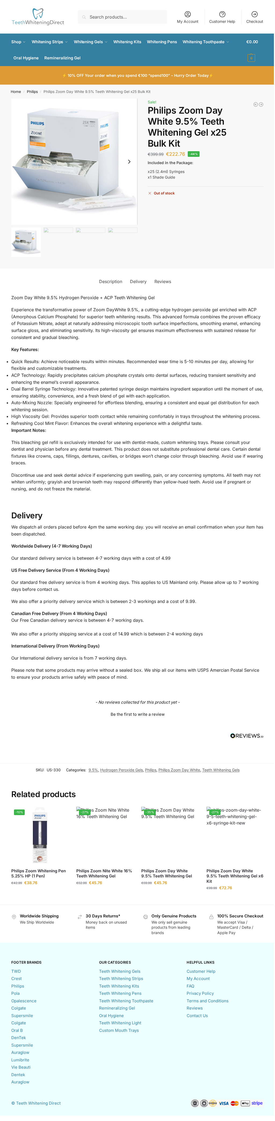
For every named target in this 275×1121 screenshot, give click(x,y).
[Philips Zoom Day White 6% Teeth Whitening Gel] (261, 104)
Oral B (17, 1030)
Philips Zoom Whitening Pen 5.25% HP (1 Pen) (38, 873)
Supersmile (22, 1015)
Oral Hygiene (111, 1015)
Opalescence (24, 1000)
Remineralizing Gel (117, 1008)
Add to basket (40, 894)
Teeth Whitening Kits (119, 986)
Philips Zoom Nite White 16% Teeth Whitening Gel (104, 873)
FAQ (190, 986)
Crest (16, 978)
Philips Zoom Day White (179, 770)
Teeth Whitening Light (120, 1022)
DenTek (18, 1037)
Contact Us (197, 1015)
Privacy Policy (200, 993)
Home (16, 91)
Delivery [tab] (138, 281)
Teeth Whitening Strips (121, 978)
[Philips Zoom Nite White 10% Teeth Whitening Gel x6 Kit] (255, 104)
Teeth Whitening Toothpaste (126, 1000)
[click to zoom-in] (74, 162)
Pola (15, 993)
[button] (255, 50)
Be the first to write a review (138, 714)
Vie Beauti (21, 1067)
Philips (32, 91)
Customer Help (222, 21)
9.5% (93, 770)
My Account (187, 21)
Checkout (254, 21)
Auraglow (20, 1052)
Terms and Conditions (208, 1000)
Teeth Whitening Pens (120, 993)
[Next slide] (129, 161)
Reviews (195, 1008)
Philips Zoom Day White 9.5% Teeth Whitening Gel (166, 873)
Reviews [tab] (162, 281)
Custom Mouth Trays (119, 1030)
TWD (16, 971)
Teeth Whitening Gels (221, 770)
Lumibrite (20, 1059)
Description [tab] (110, 281)
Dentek (18, 1074)
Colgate (18, 1008)
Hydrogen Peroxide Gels (121, 770)
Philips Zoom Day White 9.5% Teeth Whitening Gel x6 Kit (235, 876)
